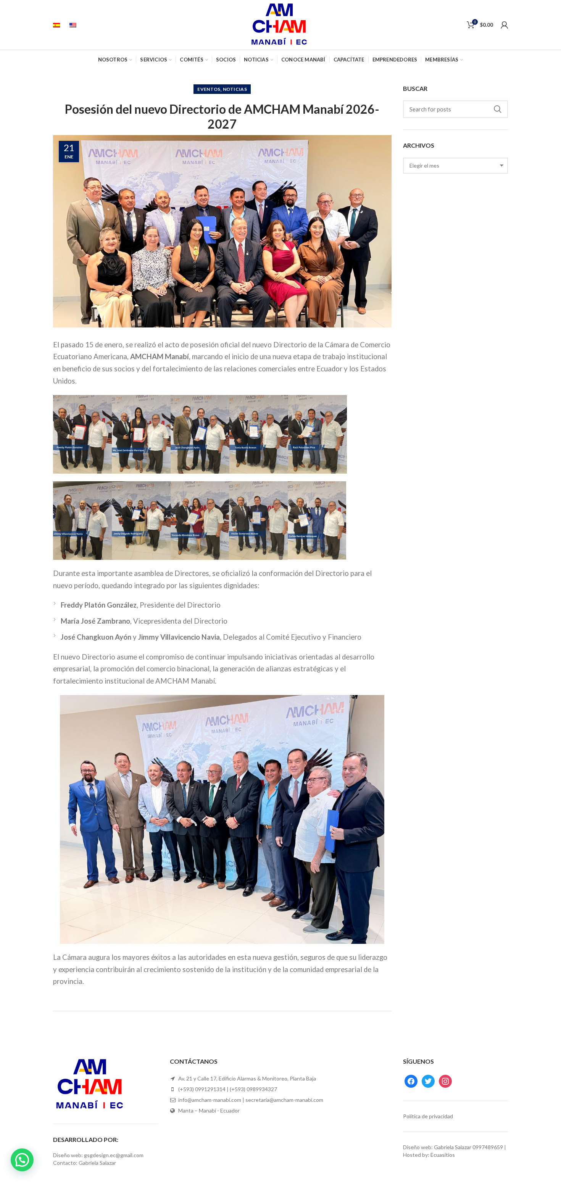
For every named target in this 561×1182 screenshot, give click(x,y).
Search (497, 109)
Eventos (208, 89)
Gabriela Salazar (452, 1147)
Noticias (235, 89)
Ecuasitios (442, 1154)
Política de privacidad (428, 1116)
